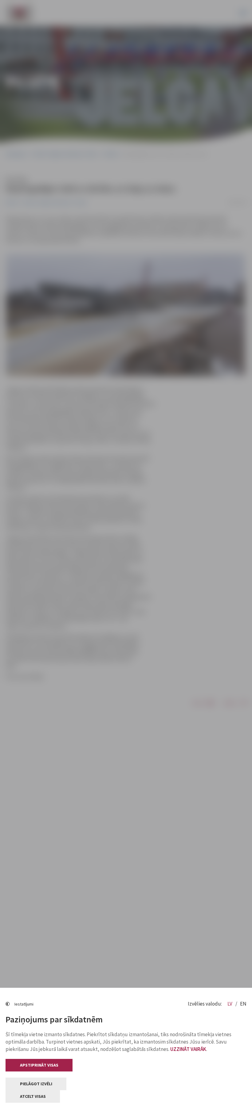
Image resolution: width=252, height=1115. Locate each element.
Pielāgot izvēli (36, 1083)
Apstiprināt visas (39, 1065)
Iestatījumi (23, 1004)
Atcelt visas (33, 1096)
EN (243, 1003)
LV (230, 1003)
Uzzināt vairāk (188, 1049)
